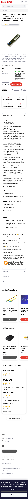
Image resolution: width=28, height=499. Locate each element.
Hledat (24, 6)
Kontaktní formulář (9, 451)
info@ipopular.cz (9, 438)
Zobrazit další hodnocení (14, 418)
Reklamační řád (5, 470)
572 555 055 (8, 441)
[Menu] (26, 2)
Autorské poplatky (6, 475)
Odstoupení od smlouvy (7, 473)
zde (22, 486)
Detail (10, 319)
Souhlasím (14, 495)
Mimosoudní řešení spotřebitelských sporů (12, 468)
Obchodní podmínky (6, 463)
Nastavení (14, 490)
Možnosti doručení (20, 79)
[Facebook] (3, 445)
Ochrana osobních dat (7, 466)
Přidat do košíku (15, 84)
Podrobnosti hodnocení (14, 24)
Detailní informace (6, 65)
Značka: (5, 28)
